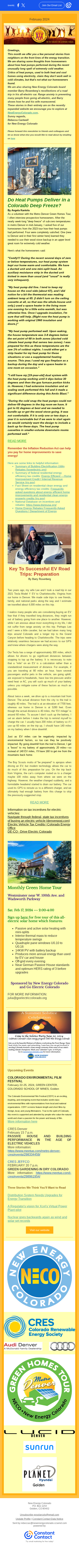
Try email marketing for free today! (39, 1541)
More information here (22, 1121)
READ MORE (17, 441)
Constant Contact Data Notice (47, 1519)
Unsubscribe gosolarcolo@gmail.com (39, 1514)
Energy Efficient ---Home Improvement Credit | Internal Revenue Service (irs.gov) (43, 479)
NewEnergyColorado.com (23, 112)
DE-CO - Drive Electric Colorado (30, 831)
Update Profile (23, 1519)
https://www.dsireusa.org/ (41, 504)
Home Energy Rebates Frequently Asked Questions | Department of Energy (40, 510)
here (13, 138)
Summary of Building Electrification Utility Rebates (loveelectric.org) (40, 468)
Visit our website (39, 1230)
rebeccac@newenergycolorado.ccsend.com (44, 1523)
